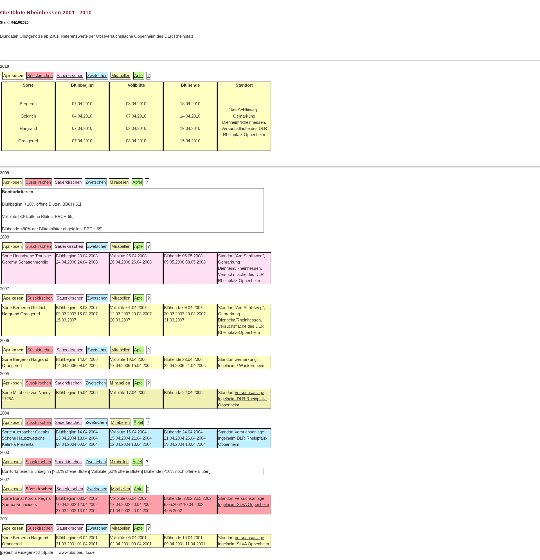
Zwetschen (97, 75)
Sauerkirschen (70, 75)
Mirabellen (120, 75)
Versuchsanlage (249, 392)
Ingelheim (227, 399)
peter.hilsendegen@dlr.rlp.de (27, 552)
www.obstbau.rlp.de (76, 552)
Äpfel (138, 75)
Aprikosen (12, 182)
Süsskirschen (40, 75)
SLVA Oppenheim (253, 504)
